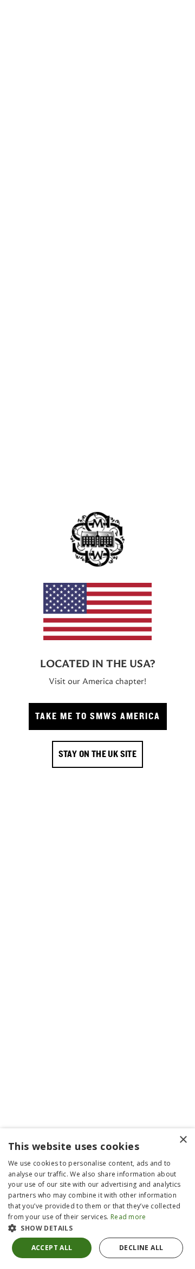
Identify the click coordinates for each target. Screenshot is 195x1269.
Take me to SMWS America (97, 716)
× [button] (183, 1140)
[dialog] (97, 1198)
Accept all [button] (52, 1247)
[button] (97, 1227)
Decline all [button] (141, 1247)
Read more (128, 1216)
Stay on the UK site (97, 754)
